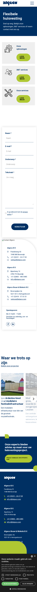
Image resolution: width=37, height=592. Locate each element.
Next (33, 399)
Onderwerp (9, 159)
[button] (18, 589)
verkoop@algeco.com (18, 299)
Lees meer (22, 57)
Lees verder (30, 571)
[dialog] (18, 573)
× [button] (34, 556)
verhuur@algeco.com (18, 260)
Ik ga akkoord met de (17, 213)
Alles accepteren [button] (10, 584)
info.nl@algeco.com (18, 279)
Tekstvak (9, 172)
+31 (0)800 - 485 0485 (15, 519)
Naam (7, 133)
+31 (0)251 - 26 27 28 (15, 496)
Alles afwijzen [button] (27, 584)
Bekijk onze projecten (10, 366)
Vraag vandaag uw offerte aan (17, 458)
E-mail (8, 146)
